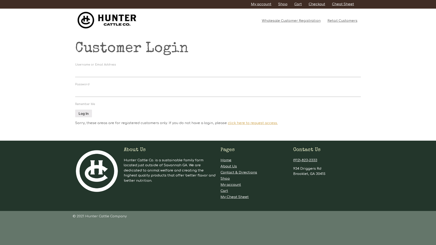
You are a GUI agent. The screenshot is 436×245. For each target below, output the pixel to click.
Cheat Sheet (343, 4)
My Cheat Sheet (234, 197)
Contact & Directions (238, 172)
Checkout (317, 4)
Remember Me (85, 104)
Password (82, 84)
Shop (282, 4)
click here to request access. (253, 123)
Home (225, 160)
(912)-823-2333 (305, 160)
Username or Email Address (95, 64)
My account (261, 4)
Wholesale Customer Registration (291, 21)
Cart (298, 4)
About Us (228, 166)
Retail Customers (342, 21)
